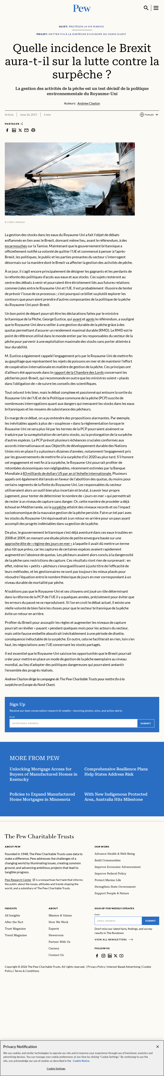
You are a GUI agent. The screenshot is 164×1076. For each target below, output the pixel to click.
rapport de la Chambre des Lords (79, 372)
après (90, 319)
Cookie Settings (56, 1068)
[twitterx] (20, 130)
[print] (33, 130)
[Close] (157, 1046)
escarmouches (16, 246)
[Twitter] (115, 956)
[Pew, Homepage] (82, 8)
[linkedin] (14, 130)
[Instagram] (103, 955)
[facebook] (7, 130)
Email (12, 717)
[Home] (39, 836)
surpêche (59, 507)
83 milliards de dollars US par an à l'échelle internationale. (67, 473)
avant (77, 319)
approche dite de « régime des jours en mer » (38, 543)
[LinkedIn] (109, 955)
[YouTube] (121, 955)
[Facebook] (97, 955)
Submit (146, 723)
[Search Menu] (146, 8)
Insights (11, 908)
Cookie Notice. (81, 1060)
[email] (26, 130)
